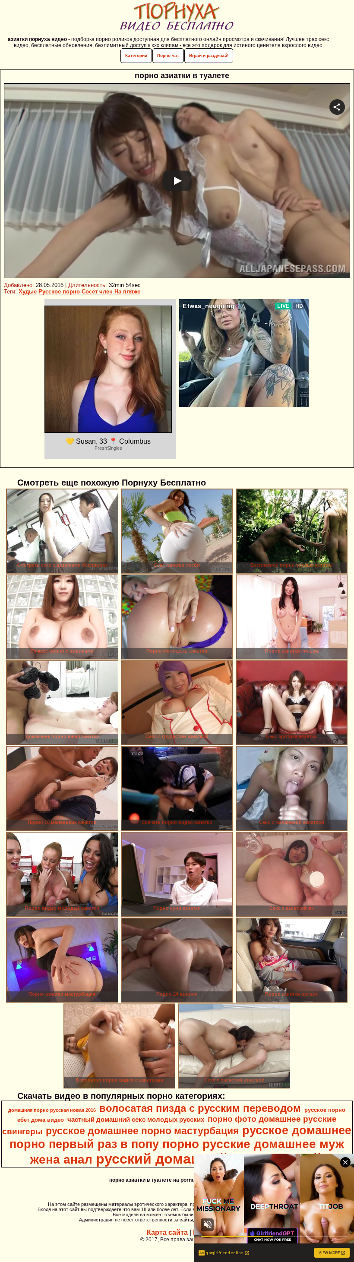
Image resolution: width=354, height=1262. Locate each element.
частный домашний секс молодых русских (135, 1119)
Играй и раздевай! (208, 55)
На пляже (127, 291)
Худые (28, 291)
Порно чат (168, 55)
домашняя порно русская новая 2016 (52, 1110)
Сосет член (97, 291)
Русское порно (59, 291)
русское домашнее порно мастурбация (142, 1130)
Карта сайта (167, 1232)
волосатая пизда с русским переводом (200, 1108)
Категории (136, 55)
